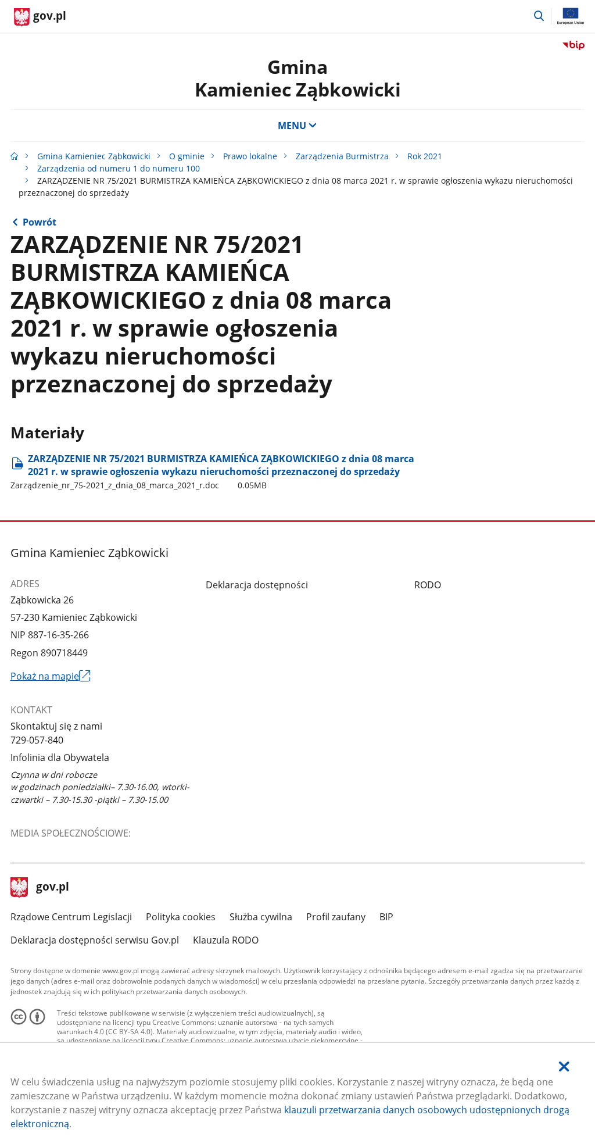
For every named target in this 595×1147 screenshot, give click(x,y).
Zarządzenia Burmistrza (342, 156)
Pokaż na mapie (50, 676)
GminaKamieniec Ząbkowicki (298, 77)
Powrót (39, 222)
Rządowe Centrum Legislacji (71, 916)
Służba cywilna (261, 916)
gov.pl (52, 887)
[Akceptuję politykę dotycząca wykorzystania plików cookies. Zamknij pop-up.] (564, 1066)
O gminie (187, 156)
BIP (386, 916)
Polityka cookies (181, 916)
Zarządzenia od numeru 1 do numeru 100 (118, 168)
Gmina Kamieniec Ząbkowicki (93, 156)
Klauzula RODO (226, 940)
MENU (292, 125)
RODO (427, 584)
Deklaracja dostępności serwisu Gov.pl (94, 940)
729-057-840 (36, 740)
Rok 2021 (424, 156)
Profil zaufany (335, 916)
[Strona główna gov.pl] (14, 156)
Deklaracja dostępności (257, 584)
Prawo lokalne (250, 156)
